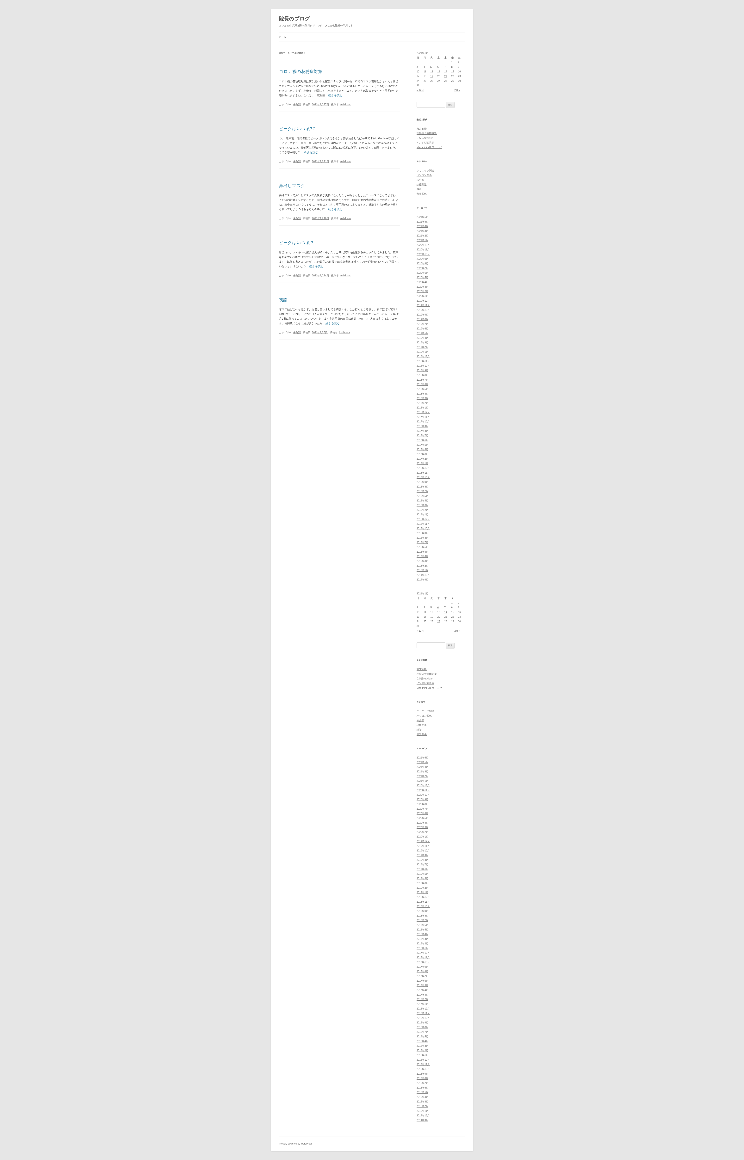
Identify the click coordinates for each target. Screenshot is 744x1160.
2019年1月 (422, 351)
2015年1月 (422, 570)
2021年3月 (422, 231)
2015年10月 (423, 528)
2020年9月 (422, 258)
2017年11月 (423, 416)
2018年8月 (422, 375)
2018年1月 (422, 407)
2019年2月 (422, 347)
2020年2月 (422, 291)
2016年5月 (422, 495)
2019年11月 (423, 305)
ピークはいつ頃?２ (297, 128)
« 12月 (420, 90)
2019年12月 (423, 300)
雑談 (419, 189)
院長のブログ (294, 18)
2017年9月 (422, 426)
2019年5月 (422, 333)
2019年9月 (422, 314)
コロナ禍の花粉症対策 (300, 71)
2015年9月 (422, 533)
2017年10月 (423, 421)
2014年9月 (422, 579)
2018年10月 (423, 365)
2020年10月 (423, 254)
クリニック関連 (425, 170)
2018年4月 (422, 393)
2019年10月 (423, 310)
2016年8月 (422, 486)
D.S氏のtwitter (425, 138)
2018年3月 (422, 398)
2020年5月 (422, 277)
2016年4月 (422, 500)
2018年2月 (422, 403)
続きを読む (335, 95)
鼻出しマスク (292, 185)
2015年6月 (422, 547)
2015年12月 (423, 519)
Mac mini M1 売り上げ (429, 147)
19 (431, 76)
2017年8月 (422, 430)
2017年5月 (422, 444)
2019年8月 (422, 319)
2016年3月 (422, 505)
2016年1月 (422, 514)
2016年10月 (423, 477)
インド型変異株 (425, 142)
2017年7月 (422, 435)
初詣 (283, 299)
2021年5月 (422, 221)
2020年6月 (422, 272)
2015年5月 (422, 551)
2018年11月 (423, 361)
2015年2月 (422, 565)
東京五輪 (422, 128)
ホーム (282, 37)
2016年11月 (423, 472)
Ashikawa (345, 104)
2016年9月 (422, 482)
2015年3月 (422, 561)
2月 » (457, 90)
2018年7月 (422, 379)
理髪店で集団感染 (427, 133)
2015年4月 (422, 556)
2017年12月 (423, 412)
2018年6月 (422, 384)
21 (445, 76)
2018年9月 (422, 370)
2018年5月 (422, 389)
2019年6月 (422, 328)
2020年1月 (422, 296)
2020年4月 (422, 282)
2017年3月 (422, 454)
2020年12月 (423, 244)
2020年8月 (422, 263)
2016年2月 (422, 509)
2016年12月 (423, 468)
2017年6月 (422, 440)
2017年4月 (422, 449)
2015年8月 (422, 537)
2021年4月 (422, 226)
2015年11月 (423, 523)
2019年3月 (422, 342)
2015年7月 (422, 542)
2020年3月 (422, 286)
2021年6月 (422, 217)
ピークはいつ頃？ (296, 242)
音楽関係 (422, 193)
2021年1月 (422, 240)
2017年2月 (422, 458)
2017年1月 (422, 463)
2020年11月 (423, 249)
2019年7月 (422, 323)
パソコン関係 (424, 175)
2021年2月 (422, 235)
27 (438, 80)
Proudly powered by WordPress (295, 1143)
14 (445, 71)
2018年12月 (423, 356)
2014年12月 (423, 575)
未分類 (297, 104)
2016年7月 (422, 491)
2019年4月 (422, 337)
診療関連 (422, 184)
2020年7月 (422, 268)
